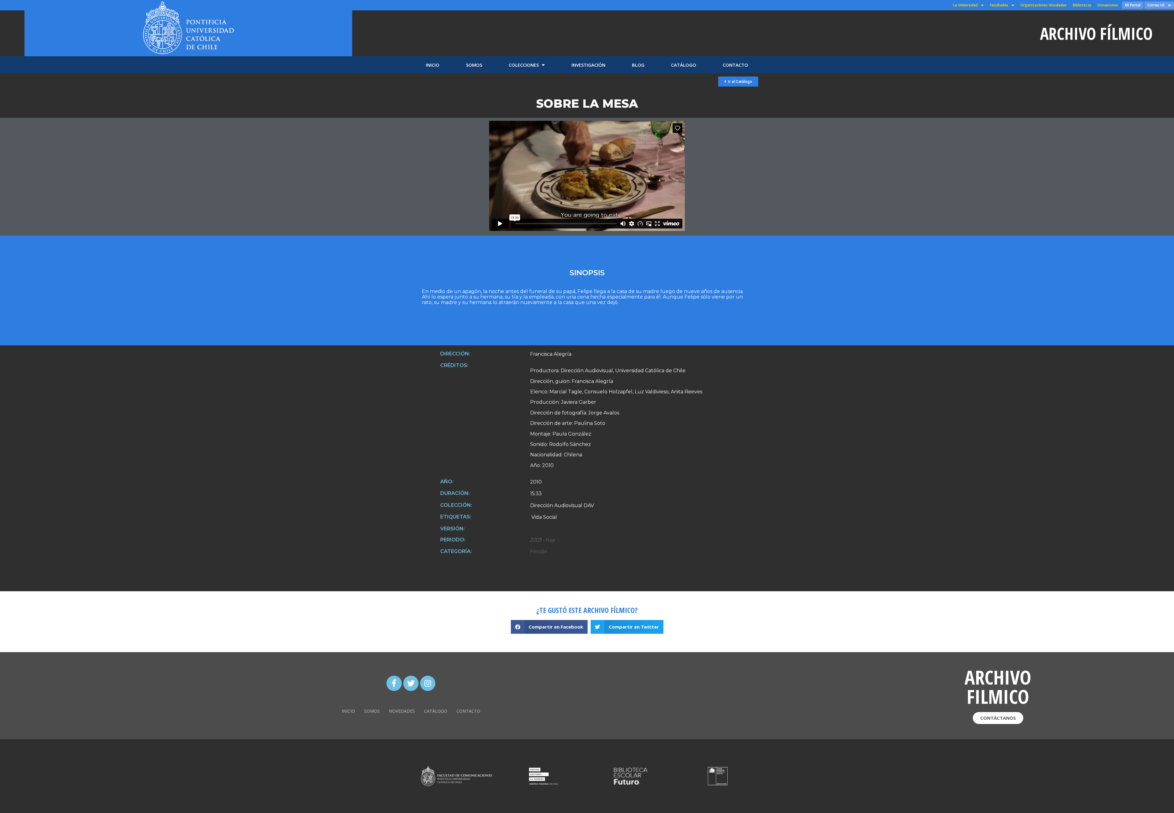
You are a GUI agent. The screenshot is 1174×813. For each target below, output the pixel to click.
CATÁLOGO (683, 65)
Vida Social (543, 517)
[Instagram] (427, 683)
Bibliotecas (1082, 5)
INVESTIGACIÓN (588, 65)
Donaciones (1108, 5)
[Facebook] (394, 683)
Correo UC (1156, 5)
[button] (738, 81)
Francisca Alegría (550, 354)
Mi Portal (1132, 5)
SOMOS (474, 65)
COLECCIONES (524, 65)
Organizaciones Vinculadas (1043, 5)
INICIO (432, 65)
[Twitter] (411, 683)
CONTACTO (735, 65)
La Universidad (965, 5)
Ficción (539, 552)
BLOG (638, 65)
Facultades (999, 5)
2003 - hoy (542, 540)
